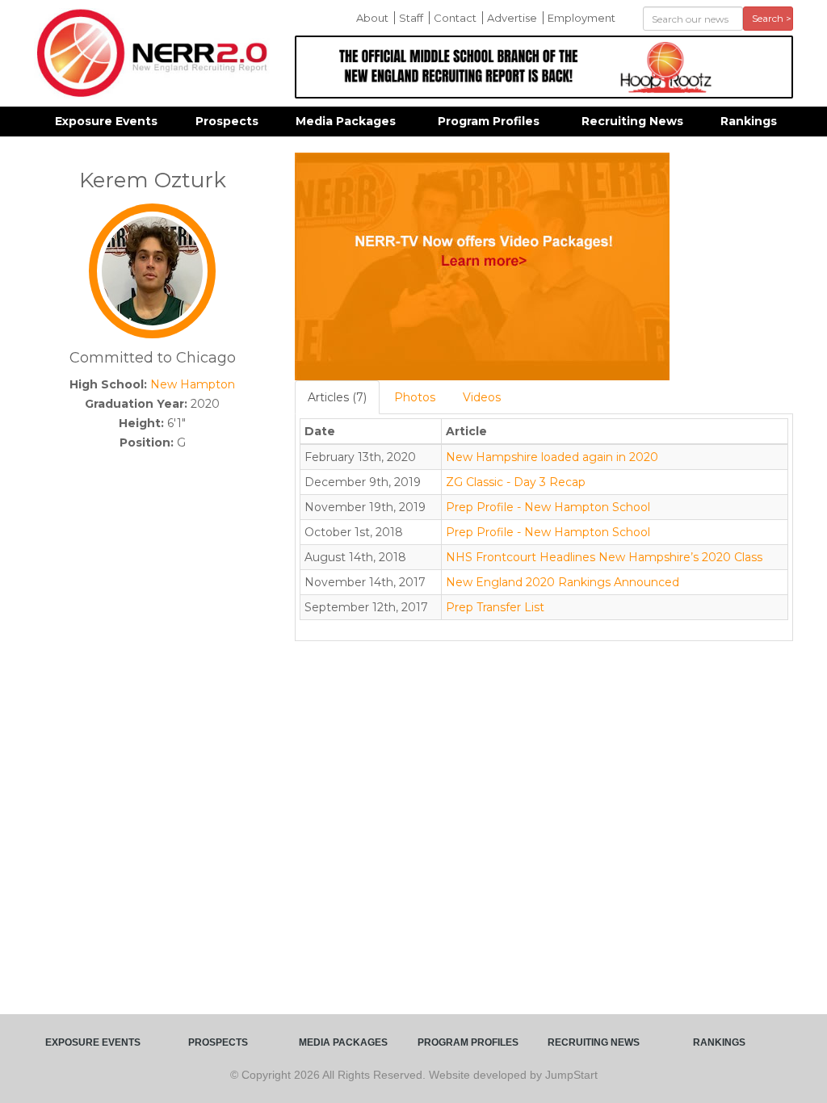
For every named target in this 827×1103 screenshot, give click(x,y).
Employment (581, 17)
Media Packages (346, 121)
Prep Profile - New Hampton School (548, 507)
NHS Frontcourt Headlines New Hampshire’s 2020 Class (604, 557)
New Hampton (192, 384)
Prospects (226, 121)
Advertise (512, 17)
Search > (771, 18)
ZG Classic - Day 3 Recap (516, 482)
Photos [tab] (414, 397)
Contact (455, 17)
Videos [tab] (482, 397)
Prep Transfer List (495, 607)
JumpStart (571, 1074)
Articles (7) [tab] (337, 397)
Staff (411, 17)
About (372, 17)
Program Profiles (488, 121)
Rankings (748, 121)
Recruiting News (632, 121)
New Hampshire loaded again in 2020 (552, 457)
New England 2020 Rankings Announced (562, 582)
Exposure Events (106, 121)
